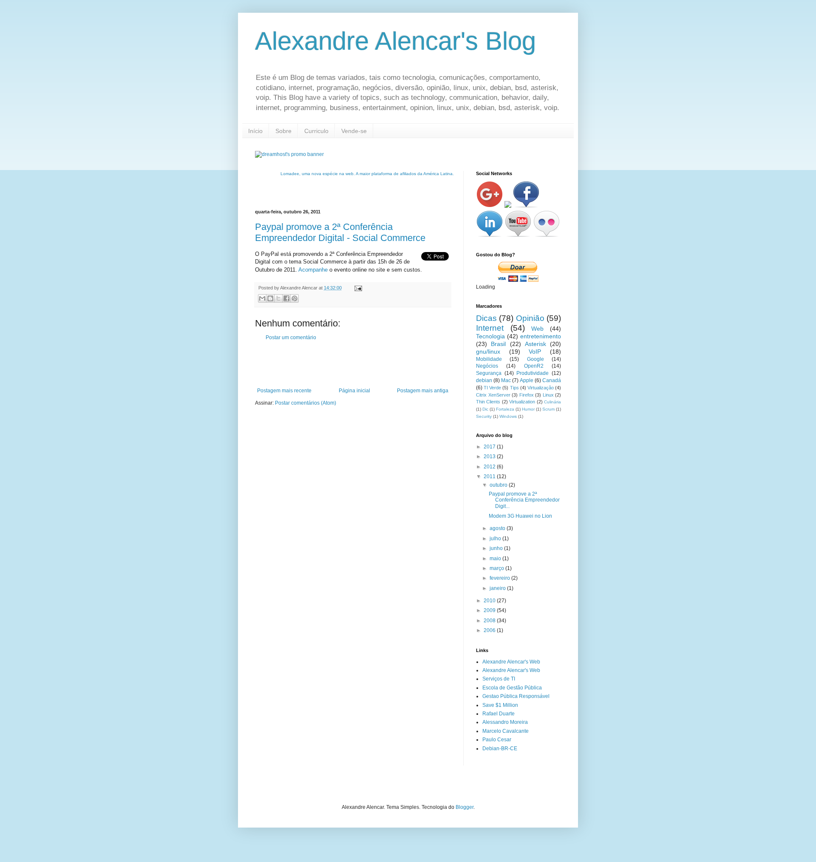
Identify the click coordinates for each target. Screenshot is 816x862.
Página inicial (354, 391)
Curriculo (316, 131)
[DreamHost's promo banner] (289, 154)
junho (497, 548)
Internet (490, 327)
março (497, 568)
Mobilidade (489, 359)
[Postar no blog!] (270, 298)
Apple (526, 380)
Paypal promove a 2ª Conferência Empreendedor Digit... (524, 500)
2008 (490, 621)
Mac (506, 380)
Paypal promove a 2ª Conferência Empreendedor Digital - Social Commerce (340, 232)
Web (537, 328)
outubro (499, 485)
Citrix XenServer (493, 394)
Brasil (498, 343)
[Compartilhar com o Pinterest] (294, 298)
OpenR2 (534, 366)
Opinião (530, 318)
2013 (490, 456)
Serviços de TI (498, 679)
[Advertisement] (354, 364)
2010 (490, 601)
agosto (498, 528)
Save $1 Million (500, 705)
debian (484, 380)
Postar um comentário (291, 337)
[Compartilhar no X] (278, 298)
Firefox (526, 394)
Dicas (486, 318)
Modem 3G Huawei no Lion (520, 516)
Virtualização (540, 387)
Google (535, 359)
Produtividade (532, 373)
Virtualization (522, 401)
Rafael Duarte (498, 714)
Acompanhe (313, 270)
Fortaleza (505, 409)
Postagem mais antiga (422, 391)
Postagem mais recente (284, 391)
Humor (528, 409)
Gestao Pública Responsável (516, 696)
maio (496, 558)
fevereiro (500, 578)
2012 (490, 467)
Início (255, 131)
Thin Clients (488, 401)
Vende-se (354, 131)
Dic (485, 409)
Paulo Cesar (496, 740)
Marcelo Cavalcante (505, 731)
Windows (508, 416)
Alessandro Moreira (505, 722)
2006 (490, 630)
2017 (490, 447)
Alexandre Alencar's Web (511, 662)
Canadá (551, 380)
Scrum (548, 409)
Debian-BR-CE (499, 748)
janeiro (498, 588)
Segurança (489, 373)
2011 (490, 476)
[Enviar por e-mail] (262, 298)
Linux (548, 394)
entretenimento (540, 336)
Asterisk (535, 343)
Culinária (552, 402)
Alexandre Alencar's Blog (395, 41)
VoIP (535, 351)
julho (496, 539)
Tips (514, 387)
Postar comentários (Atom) (305, 403)
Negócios (487, 366)
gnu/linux (488, 351)
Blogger (464, 807)
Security (484, 416)
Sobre (283, 131)
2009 (490, 610)
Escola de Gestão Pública (512, 688)
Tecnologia (490, 336)
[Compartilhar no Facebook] (286, 298)
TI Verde (492, 387)
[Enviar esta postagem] (357, 287)
